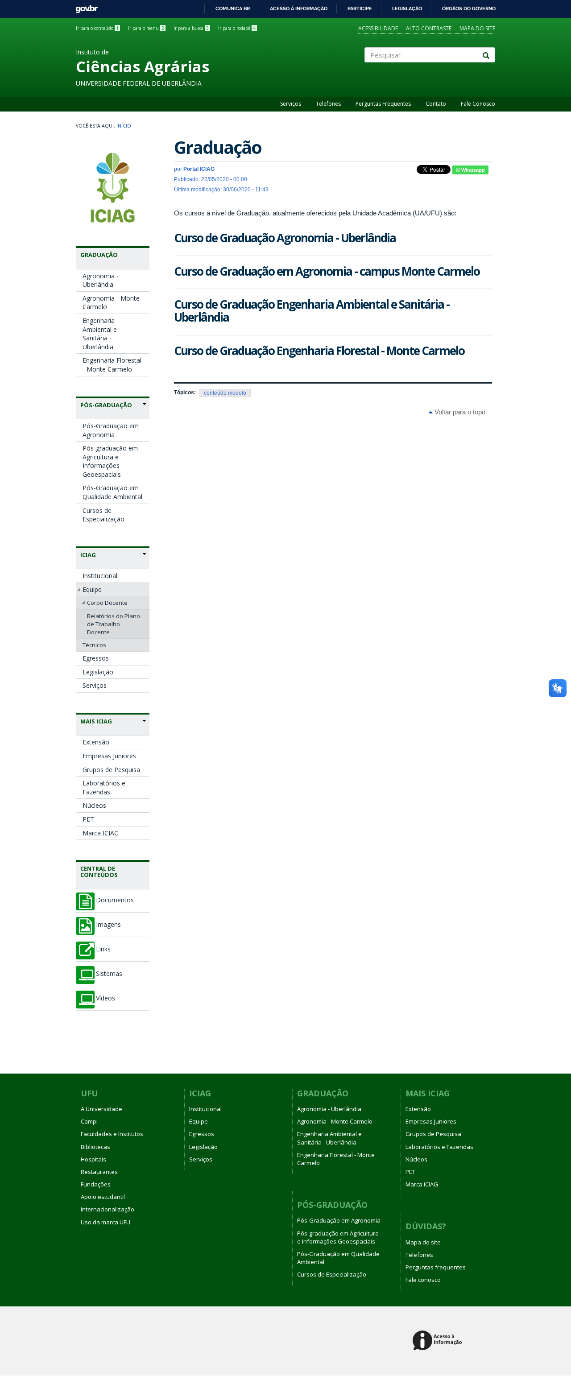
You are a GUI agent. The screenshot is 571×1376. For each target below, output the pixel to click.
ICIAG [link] (88, 555)
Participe (360, 8)
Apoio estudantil (103, 1197)
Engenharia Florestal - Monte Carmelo (112, 364)
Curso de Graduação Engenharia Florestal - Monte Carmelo (319, 351)
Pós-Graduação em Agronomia (111, 430)
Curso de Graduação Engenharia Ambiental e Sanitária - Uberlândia (311, 310)
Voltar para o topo (459, 412)
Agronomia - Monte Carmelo (111, 302)
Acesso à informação (298, 8)
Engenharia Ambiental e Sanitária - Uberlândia (100, 333)
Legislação (407, 8)
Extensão (96, 742)
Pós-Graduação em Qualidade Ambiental (112, 492)
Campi (89, 1121)
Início (123, 126)
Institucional (100, 575)
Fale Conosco (478, 103)
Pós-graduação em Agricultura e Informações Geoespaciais (110, 461)
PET (88, 819)
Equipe (92, 589)
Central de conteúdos (99, 871)
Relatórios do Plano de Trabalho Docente (113, 624)
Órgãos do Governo (469, 8)
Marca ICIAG (101, 833)
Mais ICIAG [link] (96, 721)
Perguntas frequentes (435, 1267)
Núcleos (94, 805)
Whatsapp (472, 170)
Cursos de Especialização (103, 515)
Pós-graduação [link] (106, 405)
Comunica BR (232, 8)
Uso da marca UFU (105, 1222)
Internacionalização (107, 1209)
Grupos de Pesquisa (111, 769)
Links (103, 949)
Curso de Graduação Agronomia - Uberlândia (285, 238)
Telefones (328, 103)
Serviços (290, 103)
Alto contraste (428, 28)
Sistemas (109, 974)
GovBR (83, 6)
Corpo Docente (107, 603)
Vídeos (105, 998)
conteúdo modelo (225, 393)
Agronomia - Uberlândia (101, 280)
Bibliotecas (95, 1147)
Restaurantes (99, 1172)
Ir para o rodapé (237, 28)
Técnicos (94, 645)
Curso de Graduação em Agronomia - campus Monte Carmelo (327, 271)
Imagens (108, 924)
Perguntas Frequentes (383, 103)
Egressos (96, 658)
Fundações (96, 1184)
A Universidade (101, 1109)
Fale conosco (423, 1280)
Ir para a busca (191, 28)
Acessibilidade (378, 28)
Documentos (115, 900)
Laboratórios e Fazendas (104, 787)
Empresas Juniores (109, 756)
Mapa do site (477, 28)
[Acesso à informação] (439, 1341)
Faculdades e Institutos (112, 1134)
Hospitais (93, 1159)
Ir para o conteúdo (97, 28)
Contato (436, 103)
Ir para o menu (146, 28)
